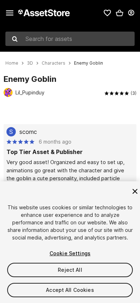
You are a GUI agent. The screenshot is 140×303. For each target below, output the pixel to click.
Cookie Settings (70, 253)
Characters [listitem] (53, 63)
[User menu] (131, 13)
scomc (28, 131)
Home (11, 63)
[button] (119, 13)
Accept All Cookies (70, 290)
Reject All (70, 270)
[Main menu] (10, 13)
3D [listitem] (30, 63)
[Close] (135, 191)
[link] (107, 13)
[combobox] (70, 39)
